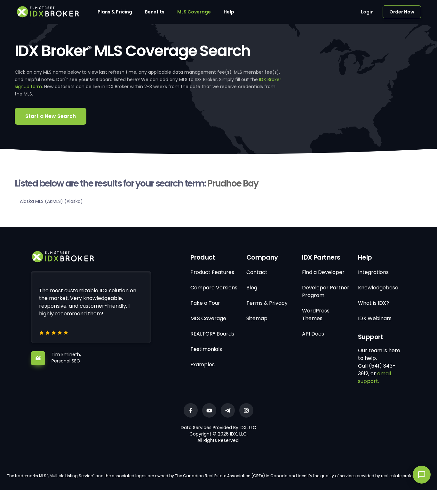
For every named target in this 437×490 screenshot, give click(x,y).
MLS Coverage (194, 12)
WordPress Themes (316, 314)
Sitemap (256, 318)
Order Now (401, 12)
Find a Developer (323, 272)
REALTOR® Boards (212, 333)
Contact (256, 272)
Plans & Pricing (115, 12)
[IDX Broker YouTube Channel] (209, 410)
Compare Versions (213, 287)
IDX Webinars (375, 318)
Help (229, 12)
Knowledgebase (378, 287)
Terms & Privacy (267, 303)
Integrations (373, 272)
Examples (202, 364)
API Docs (313, 333)
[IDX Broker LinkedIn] (228, 410)
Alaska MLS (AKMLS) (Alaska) (51, 201)
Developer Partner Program (325, 291)
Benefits (154, 12)
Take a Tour (205, 303)
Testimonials (206, 349)
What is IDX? (373, 303)
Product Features (212, 272)
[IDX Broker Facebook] (191, 410)
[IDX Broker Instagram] (246, 410)
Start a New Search (50, 116)
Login (367, 12)
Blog (251, 287)
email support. (374, 377)
